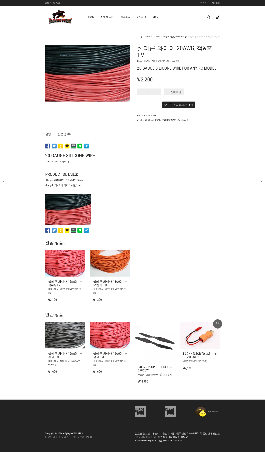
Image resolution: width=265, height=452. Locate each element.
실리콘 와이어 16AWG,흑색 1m (62, 355)
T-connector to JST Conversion (196, 355)
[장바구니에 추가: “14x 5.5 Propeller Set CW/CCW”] (172, 367)
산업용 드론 (107, 16)
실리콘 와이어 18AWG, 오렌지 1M (107, 283)
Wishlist (216, 3)
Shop (147, 36)
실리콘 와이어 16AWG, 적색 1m (107, 355)
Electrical (143, 60)
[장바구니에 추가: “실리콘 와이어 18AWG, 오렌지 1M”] (127, 281)
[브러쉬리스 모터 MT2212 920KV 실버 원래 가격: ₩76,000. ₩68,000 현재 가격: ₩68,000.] (3, 181)
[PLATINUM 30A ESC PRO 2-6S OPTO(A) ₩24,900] (261, 181)
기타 (62, 361)
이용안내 (50, 437)
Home (91, 16)
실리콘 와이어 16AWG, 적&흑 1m (62, 283)
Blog (155, 16)
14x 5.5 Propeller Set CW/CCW (153, 368)
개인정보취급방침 (82, 437)
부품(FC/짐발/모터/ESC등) (175, 36)
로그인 (203, 3)
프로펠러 (167, 374)
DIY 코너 (141, 16)
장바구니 (176, 92)
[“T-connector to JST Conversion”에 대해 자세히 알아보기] (216, 353)
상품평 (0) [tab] (64, 134)
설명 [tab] (48, 134)
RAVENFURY (213, 411)
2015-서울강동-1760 (145, 437)
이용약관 (64, 437)
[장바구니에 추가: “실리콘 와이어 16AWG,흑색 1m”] (82, 353)
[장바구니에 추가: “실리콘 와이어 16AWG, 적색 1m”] (127, 353)
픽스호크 (125, 16)
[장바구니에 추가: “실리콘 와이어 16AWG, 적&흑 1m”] (82, 281)
